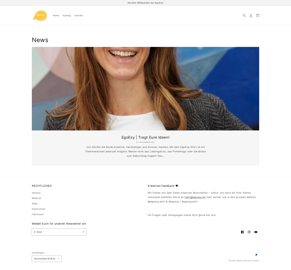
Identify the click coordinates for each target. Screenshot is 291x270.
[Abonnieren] (83, 232)
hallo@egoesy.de (195, 197)
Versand (36, 192)
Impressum (37, 214)
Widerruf (36, 198)
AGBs (34, 203)
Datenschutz (38, 209)
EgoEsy (239, 260)
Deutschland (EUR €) (44, 258)
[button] (244, 15)
